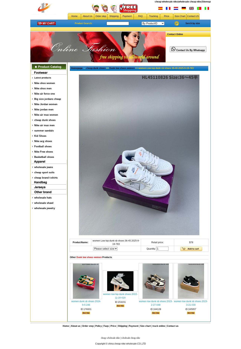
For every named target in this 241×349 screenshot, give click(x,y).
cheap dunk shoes (45, 120)
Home (74, 16)
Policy (98, 326)
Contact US (193, 16)
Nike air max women (46, 114)
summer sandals (44, 130)
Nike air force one (44, 93)
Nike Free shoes (43, 151)
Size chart (145, 326)
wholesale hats (43, 197)
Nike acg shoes (43, 141)
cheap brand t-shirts (46, 177)
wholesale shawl (43, 203)
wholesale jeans (43, 167)
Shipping (114, 16)
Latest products (42, 77)
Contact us (172, 326)
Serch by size (192, 23)
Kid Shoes (40, 135)
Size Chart (180, 16)
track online (159, 326)
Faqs (106, 326)
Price (166, 16)
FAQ (140, 16)
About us (75, 326)
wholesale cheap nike (189, 1)
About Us (87, 16)
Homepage (77, 68)
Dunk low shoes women (122, 68)
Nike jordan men (43, 109)
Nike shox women (44, 83)
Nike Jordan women (45, 104)
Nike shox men (43, 88)
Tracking (153, 16)
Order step (100, 16)
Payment (127, 16)
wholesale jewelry (44, 208)
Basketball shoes (44, 157)
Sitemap (206, 1)
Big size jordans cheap (47, 99)
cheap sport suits (44, 172)
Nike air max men (44, 125)
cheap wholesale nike (166, 1)
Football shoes (43, 146)
